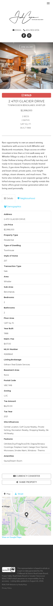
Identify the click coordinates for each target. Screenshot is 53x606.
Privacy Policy (7, 588)
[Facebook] (24, 35)
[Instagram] (29, 35)
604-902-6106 (32, 30)
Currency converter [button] (28, 476)
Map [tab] (8, 493)
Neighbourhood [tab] (27, 198)
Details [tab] (9, 198)
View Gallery (27, 47)
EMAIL (17, 30)
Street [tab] (20, 493)
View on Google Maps (11, 537)
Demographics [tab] (14, 206)
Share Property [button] (28, 482)
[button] (3, 65)
